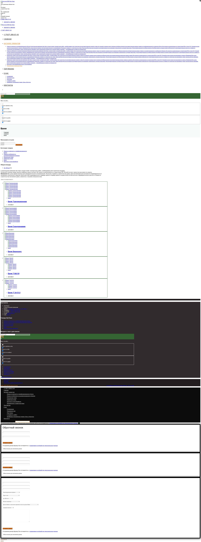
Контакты (7, 374)
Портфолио (7, 405)
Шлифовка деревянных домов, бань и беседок (20, 416)
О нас (5, 407)
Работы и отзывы (9, 371)
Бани (5, 160)
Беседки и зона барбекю (11, 161)
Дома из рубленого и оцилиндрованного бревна (12, 154)
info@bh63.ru (11, 313)
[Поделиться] (2, 539)
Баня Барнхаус (15, 251)
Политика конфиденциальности (13, 383)
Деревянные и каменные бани (15, 403)
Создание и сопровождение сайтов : (117, 385)
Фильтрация (19, 144)
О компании (7, 367)
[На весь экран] (4, 539)
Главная (6, 390)
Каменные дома (8, 158)
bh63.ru (9, 314)
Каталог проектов (9, 392)
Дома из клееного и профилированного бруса (17, 321)
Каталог (6, 381)
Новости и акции (9, 373)
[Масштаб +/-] (6, 539)
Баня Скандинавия (16, 226)
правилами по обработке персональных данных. (63, 423)
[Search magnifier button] (2, 96)
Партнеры (7, 368)
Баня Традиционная (17, 201)
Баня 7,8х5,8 (13, 273)
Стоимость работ (12, 415)
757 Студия (131, 385)
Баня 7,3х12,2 (14, 292)
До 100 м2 (7, 168)
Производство (8, 370)
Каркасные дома (8, 157)
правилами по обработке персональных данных (44, 445)
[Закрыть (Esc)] (1, 539)
